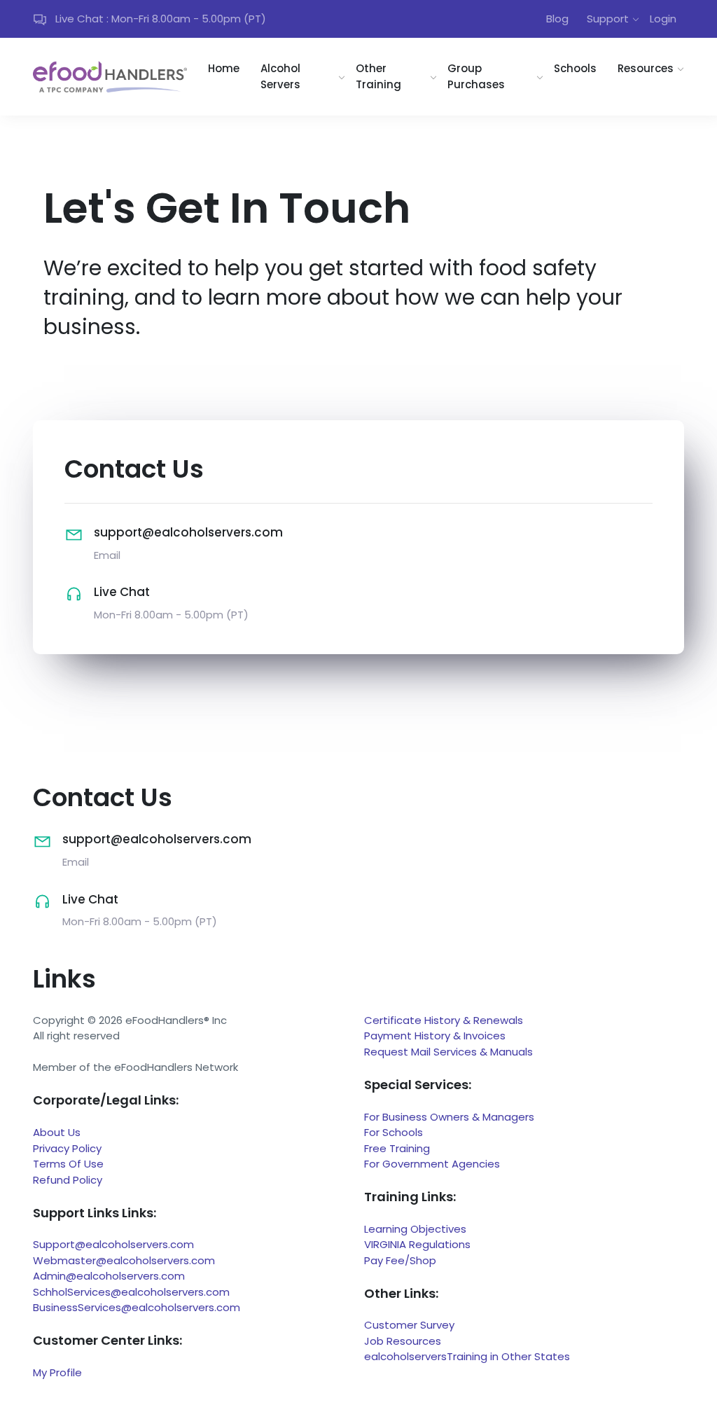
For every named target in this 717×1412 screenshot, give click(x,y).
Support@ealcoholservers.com (113, 1244)
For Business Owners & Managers (449, 1116)
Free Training (397, 1148)
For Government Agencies (432, 1163)
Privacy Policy (67, 1148)
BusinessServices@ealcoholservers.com (136, 1307)
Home (223, 68)
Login (663, 18)
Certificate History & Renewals (443, 1020)
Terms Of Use (68, 1163)
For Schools (393, 1132)
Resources (646, 68)
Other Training (378, 76)
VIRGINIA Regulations (417, 1244)
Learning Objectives (415, 1228)
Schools (575, 68)
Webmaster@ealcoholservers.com (124, 1260)
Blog (557, 18)
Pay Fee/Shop (400, 1260)
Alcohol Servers (280, 76)
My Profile (57, 1372)
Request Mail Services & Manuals (448, 1051)
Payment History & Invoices (435, 1035)
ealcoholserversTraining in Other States (467, 1356)
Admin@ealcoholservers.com (109, 1275)
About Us (57, 1132)
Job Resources (402, 1341)
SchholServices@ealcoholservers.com (131, 1292)
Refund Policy (67, 1179)
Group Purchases (476, 76)
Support (608, 18)
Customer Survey (409, 1324)
